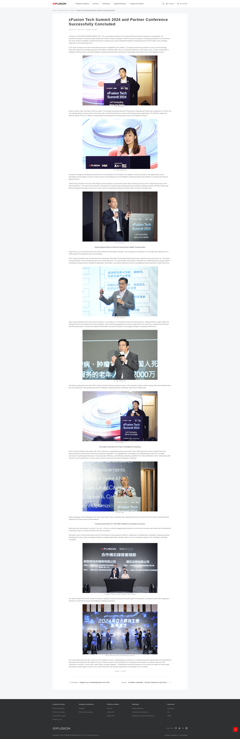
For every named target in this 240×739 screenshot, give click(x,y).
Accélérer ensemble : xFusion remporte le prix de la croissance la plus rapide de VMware (148, 682)
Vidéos (169, 716)
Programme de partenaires (140, 712)
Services (96, 3)
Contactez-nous (57, 719)
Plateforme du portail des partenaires (143, 716)
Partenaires (106, 3)
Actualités (72, 10)
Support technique (120, 3)
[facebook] (92, 30)
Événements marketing (86, 712)
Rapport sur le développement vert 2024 (95, 682)
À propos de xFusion (137, 3)
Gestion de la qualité (58, 712)
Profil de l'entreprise (58, 708)
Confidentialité (183, 735)
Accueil (54, 10)
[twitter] (94, 30)
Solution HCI (110, 712)
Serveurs (109, 708)
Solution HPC (111, 716)
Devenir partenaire (137, 708)
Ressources (170, 708)
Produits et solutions (82, 3)
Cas (168, 712)
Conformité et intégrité (59, 716)
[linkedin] (96, 30)
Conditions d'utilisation (171, 735)
